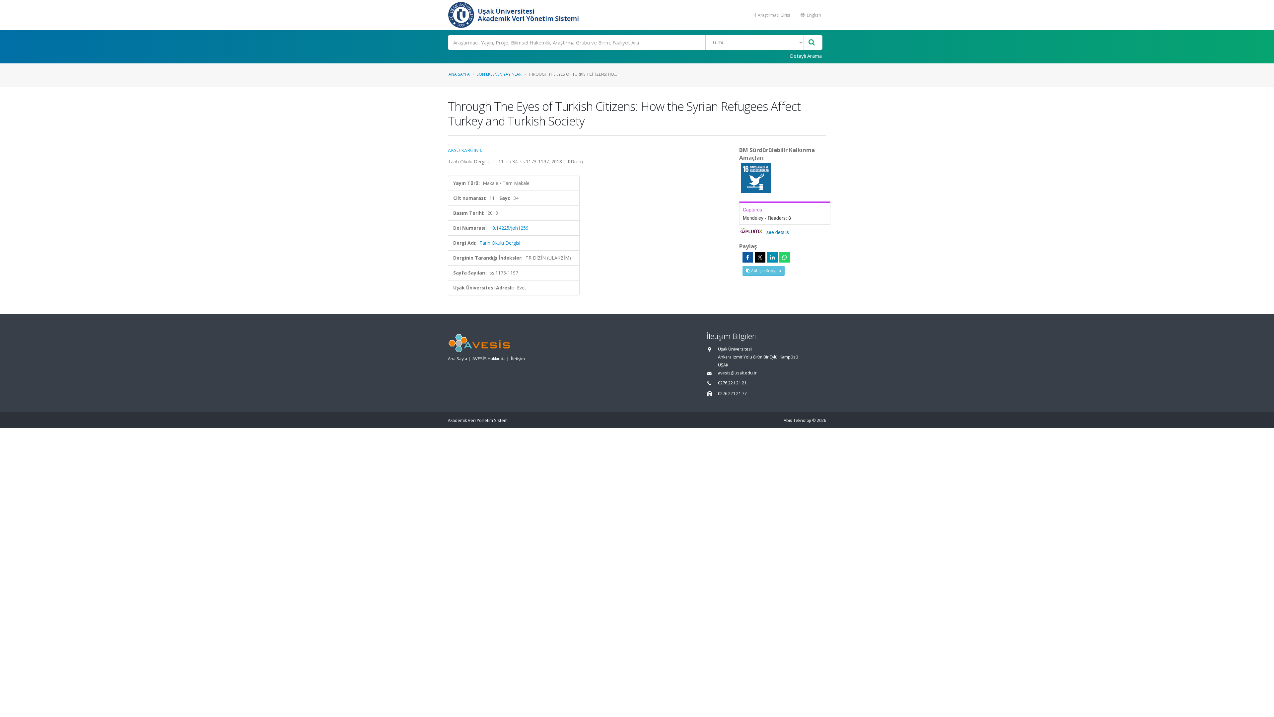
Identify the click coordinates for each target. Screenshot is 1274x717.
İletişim (518, 358)
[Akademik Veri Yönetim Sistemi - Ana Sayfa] (462, 15)
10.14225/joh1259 (509, 228)
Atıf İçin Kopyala (765, 271)
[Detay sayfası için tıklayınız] (755, 178)
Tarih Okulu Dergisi (499, 243)
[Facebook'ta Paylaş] (748, 257)
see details (777, 232)
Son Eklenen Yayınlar (499, 74)
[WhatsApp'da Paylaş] (784, 257)
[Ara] (811, 42)
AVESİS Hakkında (489, 358)
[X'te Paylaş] (760, 257)
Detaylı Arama (806, 55)
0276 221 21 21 (732, 383)
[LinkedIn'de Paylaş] (772, 257)
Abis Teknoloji (797, 420)
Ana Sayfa (459, 74)
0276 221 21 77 (732, 393)
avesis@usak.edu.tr (737, 373)
